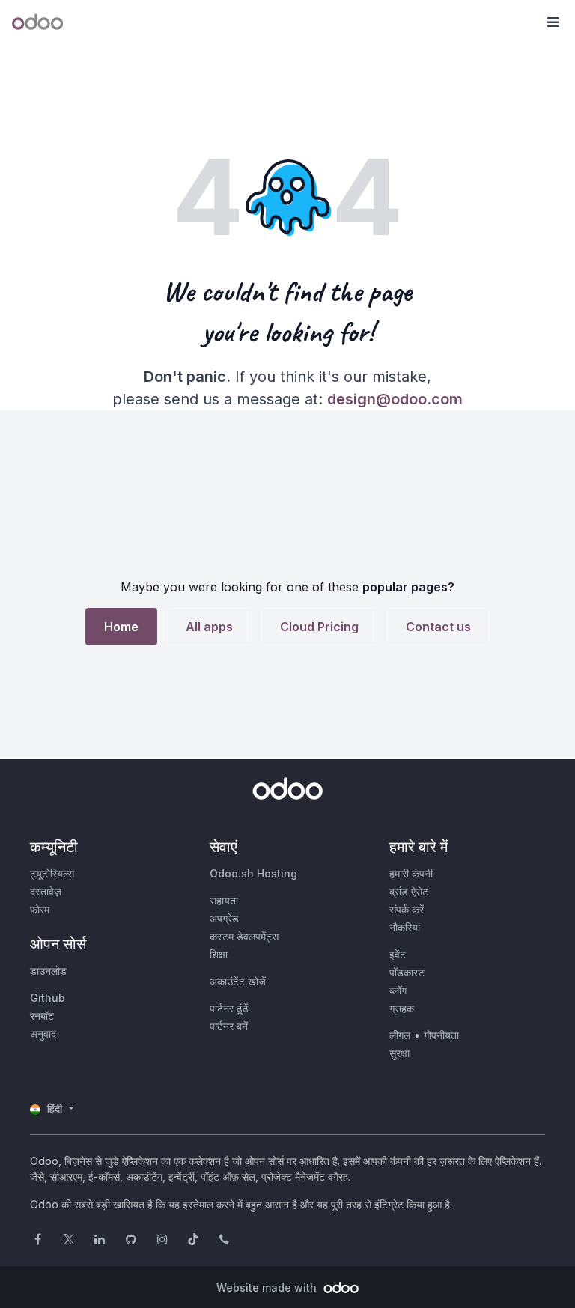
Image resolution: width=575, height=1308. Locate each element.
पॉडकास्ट (407, 972)
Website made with (268, 1287)
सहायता (224, 900)
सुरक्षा (399, 1053)
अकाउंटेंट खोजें (238, 981)
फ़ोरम (39, 909)
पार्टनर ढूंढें (229, 1008)
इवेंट (397, 954)
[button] (552, 22)
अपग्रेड (224, 918)
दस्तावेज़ (45, 891)
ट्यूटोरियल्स (52, 873)
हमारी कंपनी (411, 873)
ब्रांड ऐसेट (408, 891)
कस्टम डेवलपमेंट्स (244, 936)
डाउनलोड (48, 970)
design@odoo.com (395, 399)
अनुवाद (43, 1033)
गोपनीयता (441, 1035)
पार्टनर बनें (229, 1026)
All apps (209, 626)
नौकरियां (404, 927)
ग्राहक (401, 1008)
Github (47, 997)
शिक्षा (219, 954)
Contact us (438, 626)
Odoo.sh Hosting (253, 873)
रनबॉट (42, 1015)
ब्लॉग (398, 990)
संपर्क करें (406, 909)
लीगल (399, 1035)
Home (121, 626)
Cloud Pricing (319, 626)
